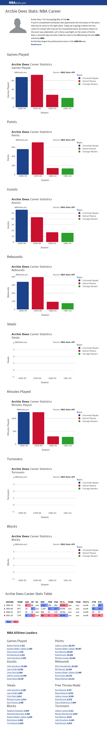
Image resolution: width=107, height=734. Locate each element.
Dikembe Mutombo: (18, 713)
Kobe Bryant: (64, 654)
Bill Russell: (63, 669)
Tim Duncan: (15, 723)
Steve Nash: (15, 678)
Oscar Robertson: (65, 702)
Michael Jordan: (65, 658)
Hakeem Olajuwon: (18, 710)
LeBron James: (65, 645)
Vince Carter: (15, 651)
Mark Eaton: (15, 720)
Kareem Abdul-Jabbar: (19, 648)
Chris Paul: (14, 672)
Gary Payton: (15, 702)
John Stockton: (16, 658)
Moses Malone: (64, 678)
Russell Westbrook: (66, 713)
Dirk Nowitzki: (16, 654)
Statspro (17, 3)
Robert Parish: (16, 645)
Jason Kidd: (15, 669)
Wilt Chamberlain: (66, 666)
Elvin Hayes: (63, 675)
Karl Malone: (64, 651)
